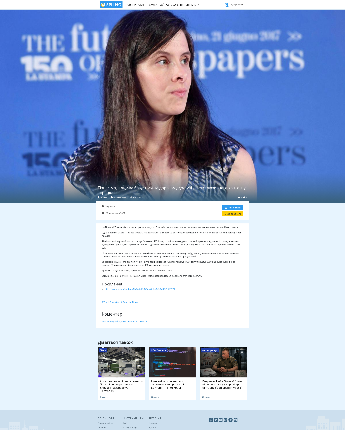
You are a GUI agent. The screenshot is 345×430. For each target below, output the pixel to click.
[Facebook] (211, 420)
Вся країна (138, 197)
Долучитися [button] (236, 4)
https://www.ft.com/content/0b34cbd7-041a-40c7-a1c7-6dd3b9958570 (140, 289)
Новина (103, 197)
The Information (111, 302)
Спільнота (192, 4)
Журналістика (120, 197)
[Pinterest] (235, 420)
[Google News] (225, 420)
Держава (102, 427)
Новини (131, 4)
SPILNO (113, 4)
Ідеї (162, 4)
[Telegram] (230, 420)
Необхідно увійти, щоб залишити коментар (125, 321)
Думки (153, 4)
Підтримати (234, 207)
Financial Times (130, 302)
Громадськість (105, 423)
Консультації (130, 427)
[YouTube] (220, 420)
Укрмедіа (110, 206)
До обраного (234, 213)
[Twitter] (216, 420)
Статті (142, 4)
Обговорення (175, 4)
